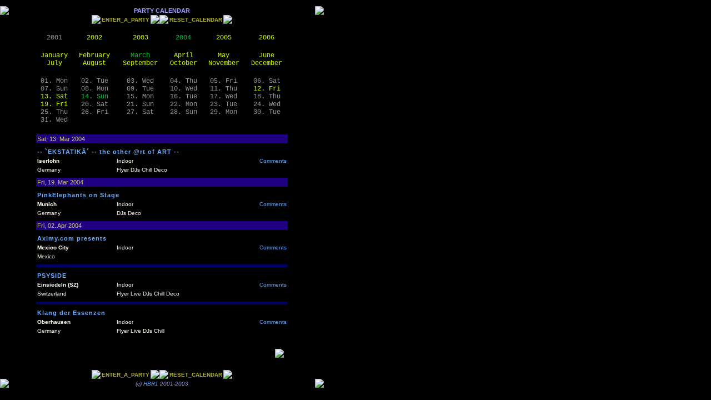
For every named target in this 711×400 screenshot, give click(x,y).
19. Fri (54, 104)
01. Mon (54, 81)
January (54, 55)
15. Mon (140, 97)
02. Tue (94, 81)
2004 (183, 38)
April (183, 55)
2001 (54, 38)
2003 (140, 38)
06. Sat (267, 81)
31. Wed (54, 120)
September (140, 63)
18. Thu (267, 97)
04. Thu (183, 81)
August (94, 63)
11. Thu (223, 89)
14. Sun (94, 97)
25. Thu (54, 112)
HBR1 (150, 384)
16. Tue (183, 97)
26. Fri (94, 112)
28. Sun (183, 112)
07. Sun (54, 89)
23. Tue (223, 104)
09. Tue (140, 89)
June (266, 55)
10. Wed (183, 89)
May (223, 55)
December (266, 63)
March (140, 55)
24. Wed (267, 104)
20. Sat (94, 104)
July (54, 63)
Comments (273, 161)
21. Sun (140, 104)
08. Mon (94, 89)
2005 (224, 38)
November (223, 63)
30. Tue (267, 112)
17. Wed (223, 97)
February (94, 55)
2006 (266, 38)
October (183, 63)
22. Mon (183, 104)
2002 (94, 38)
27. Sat (140, 112)
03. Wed (140, 81)
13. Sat (54, 97)
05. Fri (223, 81)
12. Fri (267, 89)
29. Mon (223, 112)
